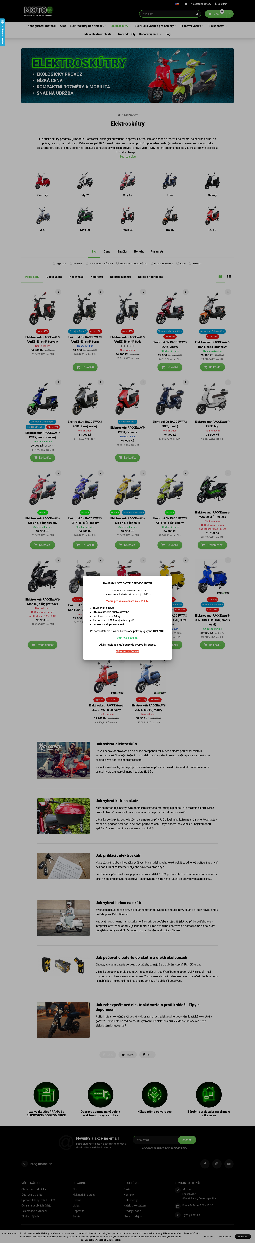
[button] (169, 573)
